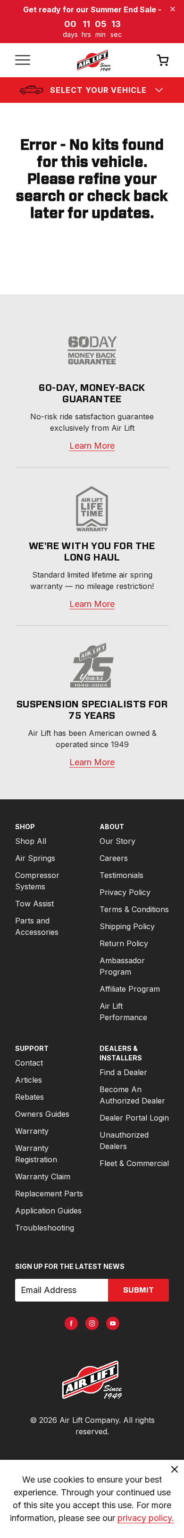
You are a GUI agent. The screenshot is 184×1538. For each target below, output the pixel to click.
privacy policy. (145, 1518)
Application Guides (48, 1210)
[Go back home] (93, 60)
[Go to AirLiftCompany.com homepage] (92, 1379)
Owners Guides (42, 1114)
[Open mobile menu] (22, 60)
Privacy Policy (125, 892)
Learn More (92, 446)
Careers (114, 858)
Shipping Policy (127, 926)
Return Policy (124, 943)
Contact (29, 1063)
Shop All (30, 841)
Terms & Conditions (134, 909)
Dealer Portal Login (134, 1117)
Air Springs (35, 858)
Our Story (117, 841)
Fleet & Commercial (134, 1163)
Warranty (32, 1131)
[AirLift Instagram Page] (92, 1323)
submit (138, 1290)
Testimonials (121, 875)
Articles (28, 1080)
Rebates (29, 1097)
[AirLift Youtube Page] (112, 1323)
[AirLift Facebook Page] (71, 1323)
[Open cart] (163, 60)
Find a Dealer (123, 1072)
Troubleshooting (44, 1227)
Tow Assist (34, 903)
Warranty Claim (42, 1176)
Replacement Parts (49, 1193)
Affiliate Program (130, 989)
